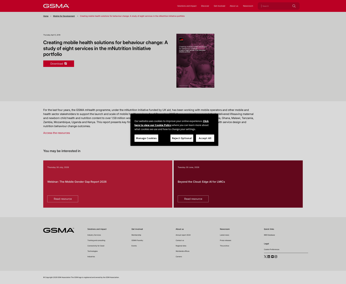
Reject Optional (182, 138)
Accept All (205, 138)
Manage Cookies (146, 138)
